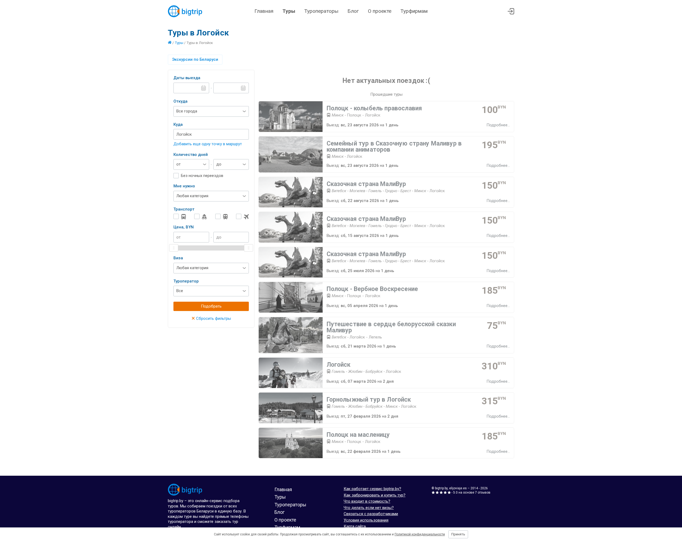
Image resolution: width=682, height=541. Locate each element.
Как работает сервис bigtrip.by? (372, 488)
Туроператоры (321, 11)
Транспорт (183, 209)
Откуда (180, 101)
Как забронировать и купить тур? (374, 495)
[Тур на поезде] (221, 216)
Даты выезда (186, 77)
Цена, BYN (183, 227)
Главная (263, 11)
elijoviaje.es (458, 488)
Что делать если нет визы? (369, 507)
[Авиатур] (242, 216)
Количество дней (190, 154)
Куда (178, 124)
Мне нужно (184, 186)
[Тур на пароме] (200, 216)
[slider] (173, 248)
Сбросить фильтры (211, 318)
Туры (288, 11)
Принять (458, 534)
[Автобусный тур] (179, 216)
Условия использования (366, 520)
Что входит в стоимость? (367, 501)
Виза (178, 258)
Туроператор (186, 281)
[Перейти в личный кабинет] (511, 11)
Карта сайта (355, 526)
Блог (353, 11)
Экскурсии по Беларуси (195, 59)
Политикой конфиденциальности (420, 534)
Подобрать (211, 306)
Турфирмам (414, 11)
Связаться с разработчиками (371, 513)
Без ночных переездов (202, 175)
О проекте (379, 11)
